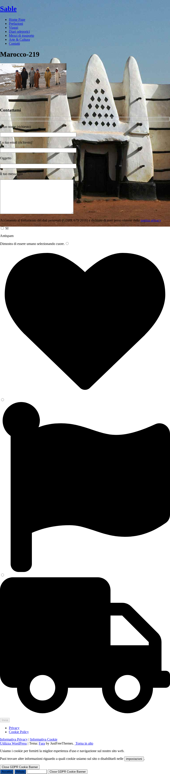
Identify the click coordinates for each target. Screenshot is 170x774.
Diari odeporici (19, 31)
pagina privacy (151, 220)
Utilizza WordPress (13, 743)
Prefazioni (16, 23)
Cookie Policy (19, 732)
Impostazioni (37, 771)
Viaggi (13, 27)
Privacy (14, 728)
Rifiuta (20, 771)
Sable (8, 9)
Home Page (17, 19)
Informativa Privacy (14, 739)
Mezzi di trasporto (21, 35)
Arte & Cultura (19, 39)
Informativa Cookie (43, 739)
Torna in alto (84, 743)
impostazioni (134, 759)
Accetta (7, 771)
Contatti (14, 43)
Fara (42, 743)
